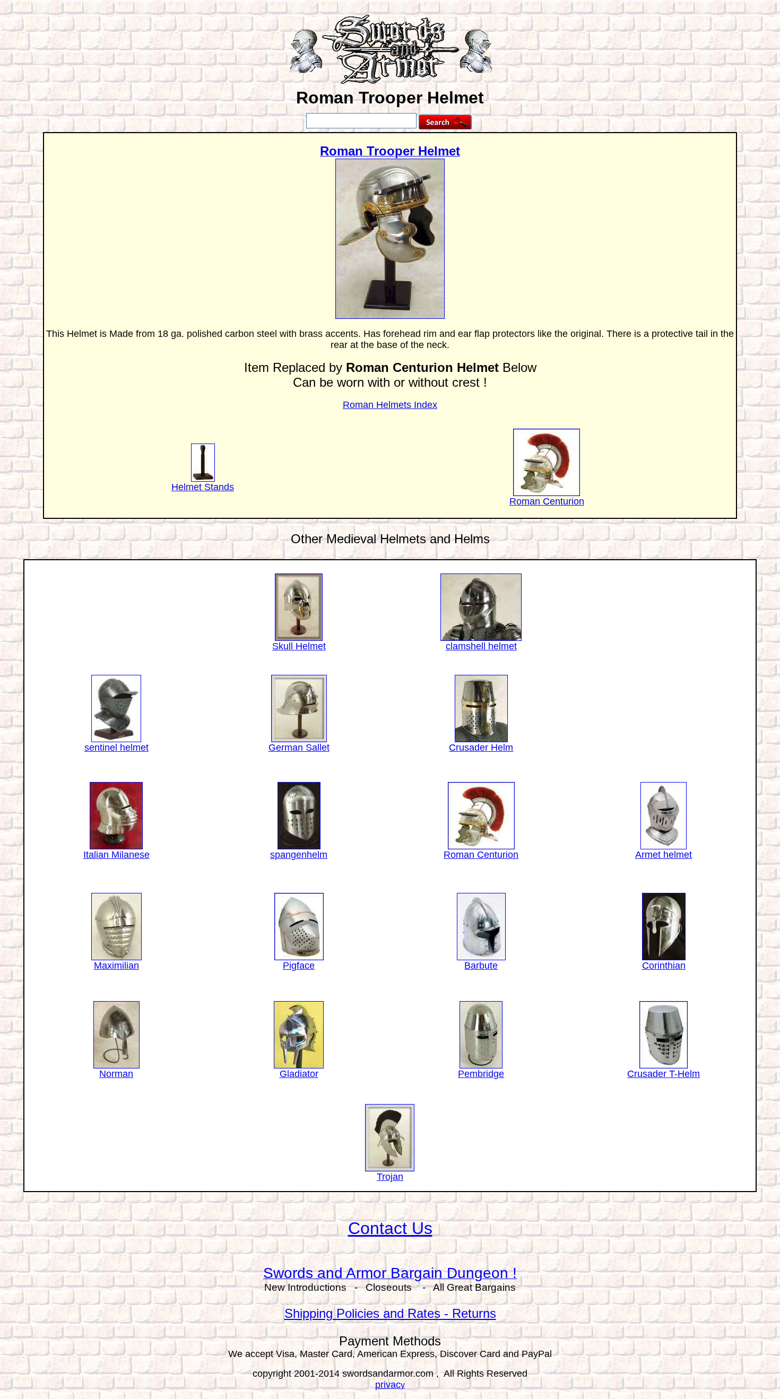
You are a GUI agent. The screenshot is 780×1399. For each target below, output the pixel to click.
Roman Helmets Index (390, 404)
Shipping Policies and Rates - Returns (390, 1313)
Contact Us (390, 1228)
